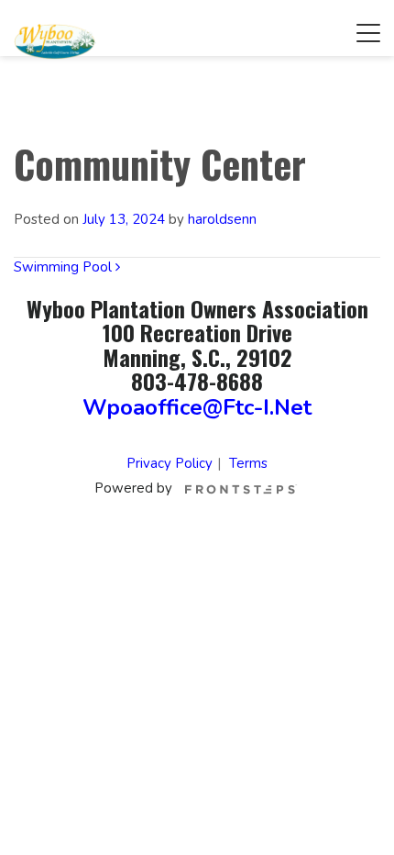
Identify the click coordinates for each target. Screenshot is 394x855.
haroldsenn (222, 219)
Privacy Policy (169, 463)
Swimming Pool (64, 267)
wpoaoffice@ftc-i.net (197, 407)
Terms (248, 463)
